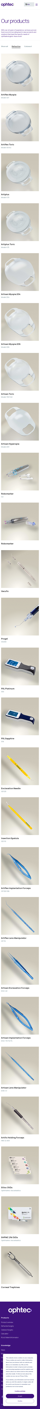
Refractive (16, 46)
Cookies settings (20, 1391)
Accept (20, 1396)
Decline (20, 1401)
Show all (4, 46)
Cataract (28, 46)
